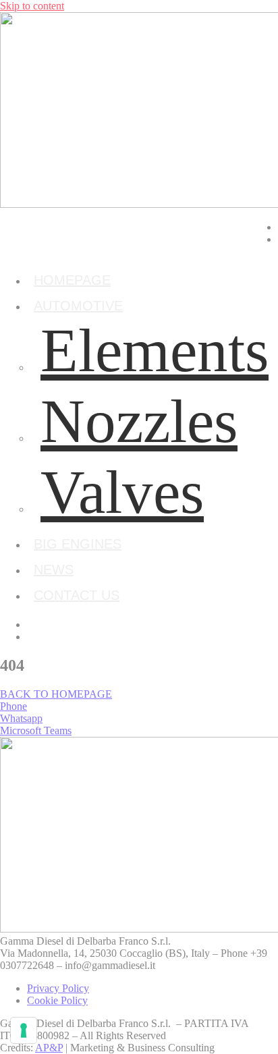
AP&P (49, 1047)
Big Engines (77, 543)
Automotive (78, 305)
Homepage (72, 280)
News (54, 569)
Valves (122, 492)
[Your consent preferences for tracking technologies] (23, 1030)
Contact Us (76, 595)
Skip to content (32, 5)
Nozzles (139, 421)
